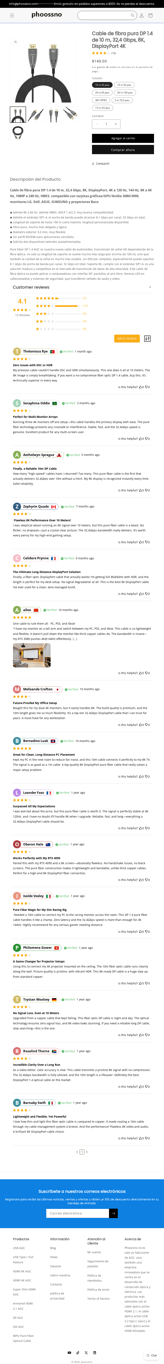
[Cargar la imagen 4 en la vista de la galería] (71, 115)
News (54, 1257)
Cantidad (97, 116)
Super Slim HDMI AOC (24, 1291)
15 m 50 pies (124, 85)
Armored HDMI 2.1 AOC (23, 1305)
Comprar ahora (123, 150)
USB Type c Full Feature (23, 1259)
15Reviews (22, 315)
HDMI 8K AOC (22, 1271)
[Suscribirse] (113, 1213)
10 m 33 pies (102, 85)
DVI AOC (18, 1327)
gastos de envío (107, 67)
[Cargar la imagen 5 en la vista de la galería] (18, 132)
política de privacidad (57, 1295)
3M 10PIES (101, 100)
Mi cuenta (94, 1252)
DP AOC (18, 1318)
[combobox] (107, 15)
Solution (55, 1266)
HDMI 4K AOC (22, 1280)
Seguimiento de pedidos (97, 1263)
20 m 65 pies (102, 92)
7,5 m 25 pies (102, 108)
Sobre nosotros (60, 1275)
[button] (12, 15)
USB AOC (19, 1248)
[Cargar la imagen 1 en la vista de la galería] (18, 115)
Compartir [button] (103, 163)
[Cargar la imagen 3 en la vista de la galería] (53, 115)
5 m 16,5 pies (122, 100)
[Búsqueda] (132, 15)
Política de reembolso (94, 1278)
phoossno (87, 1361)
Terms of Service (98, 1298)
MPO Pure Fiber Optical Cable (23, 1338)
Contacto (56, 1284)
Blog (53, 1248)
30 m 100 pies (125, 92)
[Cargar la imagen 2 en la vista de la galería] (36, 115)
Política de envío (98, 1289)
